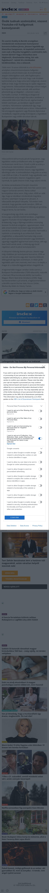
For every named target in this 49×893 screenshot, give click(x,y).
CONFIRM (14, 517)
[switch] (40, 411)
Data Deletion (12, 526)
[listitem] (24, 406)
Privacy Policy (37, 526)
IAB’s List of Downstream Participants (27, 399)
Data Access (24, 526)
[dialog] (24, 446)
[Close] (44, 367)
